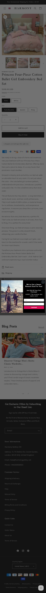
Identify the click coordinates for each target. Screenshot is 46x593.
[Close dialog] (43, 282)
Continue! (34, 307)
